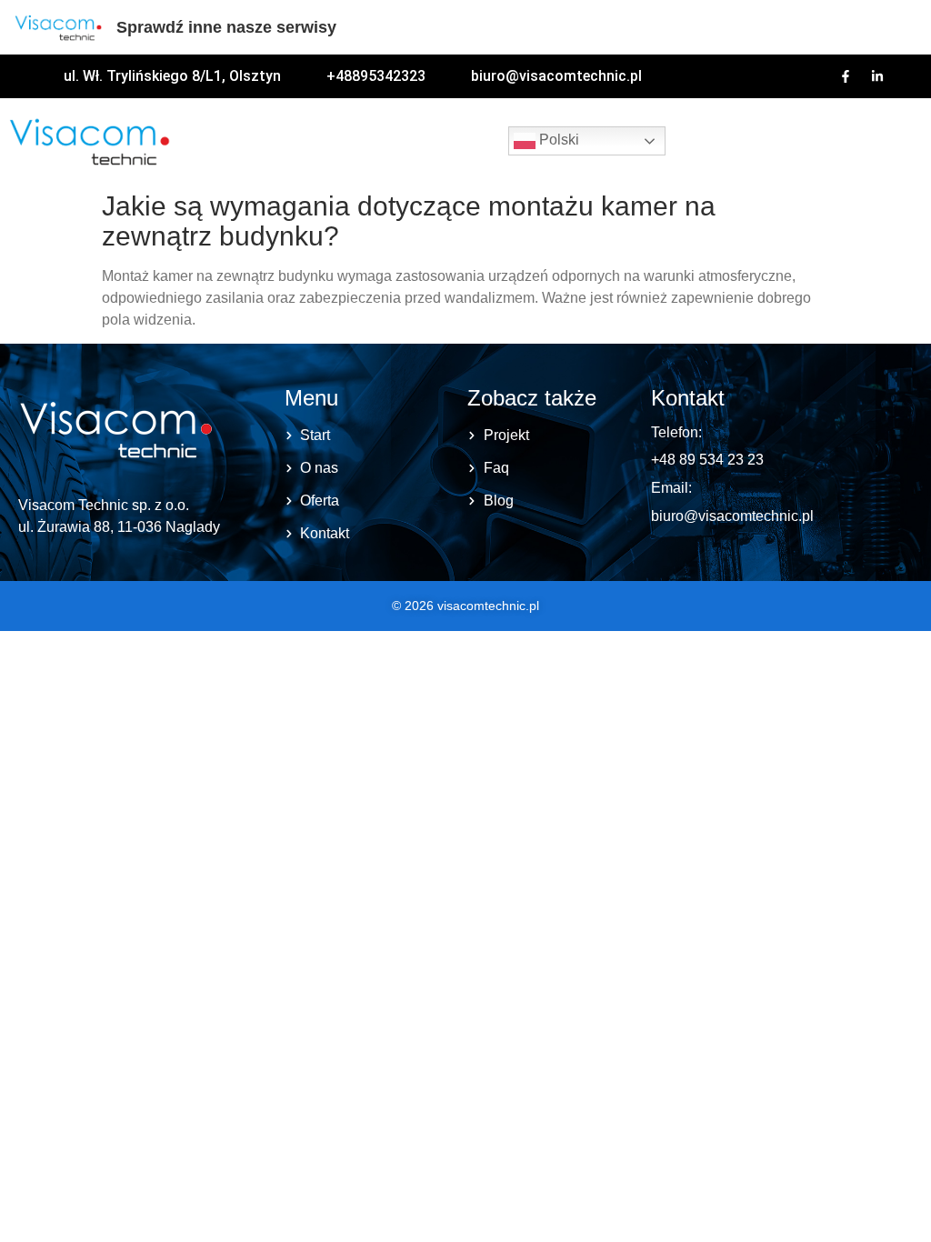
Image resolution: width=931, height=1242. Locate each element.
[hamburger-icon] (704, 141)
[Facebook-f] (845, 76)
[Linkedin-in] (877, 76)
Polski (557, 139)
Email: (671, 488)
